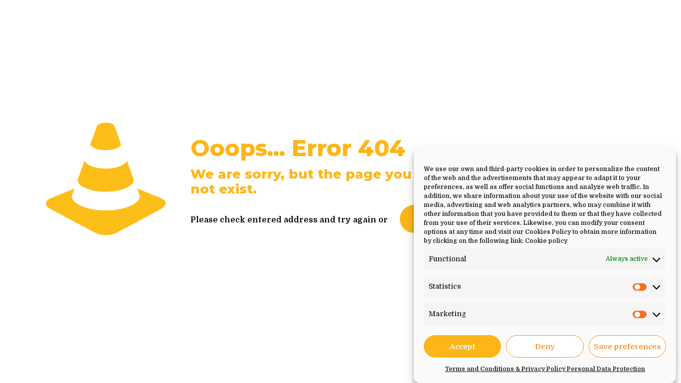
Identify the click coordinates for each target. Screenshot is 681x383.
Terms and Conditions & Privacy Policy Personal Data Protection (545, 369)
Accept (462, 346)
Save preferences (627, 346)
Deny (545, 346)
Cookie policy (546, 240)
